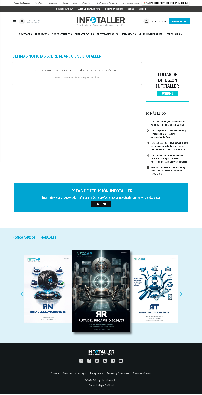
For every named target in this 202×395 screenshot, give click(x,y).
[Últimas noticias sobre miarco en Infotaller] (101, 21)
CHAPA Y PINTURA (84, 34)
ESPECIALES (175, 34)
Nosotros (67, 373)
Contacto (55, 373)
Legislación (39, 3)
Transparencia (96, 373)
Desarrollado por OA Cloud (101, 385)
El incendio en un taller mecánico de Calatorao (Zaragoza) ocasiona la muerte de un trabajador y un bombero (167, 158)
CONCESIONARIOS (62, 34)
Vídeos (65, 3)
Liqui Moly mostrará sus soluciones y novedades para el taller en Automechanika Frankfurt (166, 133)
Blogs (75, 3)
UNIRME (167, 93)
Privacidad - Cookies (142, 373)
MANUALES (48, 237)
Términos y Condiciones (118, 373)
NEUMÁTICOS (128, 34)
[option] (101, 291)
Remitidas (53, 3)
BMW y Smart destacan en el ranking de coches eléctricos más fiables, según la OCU (166, 170)
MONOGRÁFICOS (23, 237)
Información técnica (131, 3)
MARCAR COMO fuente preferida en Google (167, 3)
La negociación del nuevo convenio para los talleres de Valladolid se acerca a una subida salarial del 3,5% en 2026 (167, 146)
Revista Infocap (64, 9)
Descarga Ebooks (114, 9)
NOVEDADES (25, 34)
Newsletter (179, 21)
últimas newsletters (89, 9)
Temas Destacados (22, 3)
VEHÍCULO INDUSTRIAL (151, 34)
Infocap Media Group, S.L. (105, 380)
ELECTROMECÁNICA (107, 34)
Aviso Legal (80, 373)
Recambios (86, 3)
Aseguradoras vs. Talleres (107, 3)
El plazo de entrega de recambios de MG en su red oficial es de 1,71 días (166, 123)
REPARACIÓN (42, 34)
